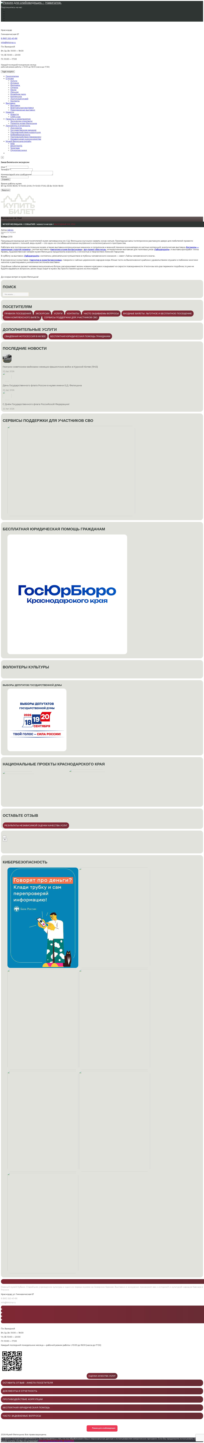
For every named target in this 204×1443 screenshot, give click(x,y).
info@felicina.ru (8, 42)
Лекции (14, 92)
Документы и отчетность (18, 126)
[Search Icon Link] (7, 153)
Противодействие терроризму (25, 137)
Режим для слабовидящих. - (24, 2)
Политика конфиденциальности (57, 1441)
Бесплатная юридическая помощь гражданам (80, 336)
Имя (3, 167)
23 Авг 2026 (8, 371)
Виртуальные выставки (22, 108)
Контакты (15, 101)
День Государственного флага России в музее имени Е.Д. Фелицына (42, 385)
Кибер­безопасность (20, 135)
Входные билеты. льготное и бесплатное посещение (157, 313)
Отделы (14, 87)
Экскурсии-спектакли (21, 121)
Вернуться (5, 190)
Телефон (6, 169)
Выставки (10, 103)
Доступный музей (19, 99)
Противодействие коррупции (25, 132)
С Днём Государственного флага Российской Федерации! (36, 404)
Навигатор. (53, 2)
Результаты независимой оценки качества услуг (35, 825)
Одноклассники (18, 150)
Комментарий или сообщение (16, 174)
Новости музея (8, 232)
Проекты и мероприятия (18, 119)
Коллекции (16, 96)
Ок (39, 1441)
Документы (16, 128)
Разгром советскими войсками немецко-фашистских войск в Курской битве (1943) (50, 366)
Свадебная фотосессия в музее (25, 336)
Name (4, 177)
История (14, 83)
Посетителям (12, 76)
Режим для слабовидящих (103, 1428)
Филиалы (15, 85)
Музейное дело (18, 94)
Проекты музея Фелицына (23, 123)
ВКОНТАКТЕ (16, 146)
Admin (10, 230)
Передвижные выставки (22, 110)
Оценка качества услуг (102, 1376)
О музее (10, 78)
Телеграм (15, 148)
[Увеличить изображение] (4, 837)
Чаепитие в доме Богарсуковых (66, 249)
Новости (10, 112)
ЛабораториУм (162, 249)
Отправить (5, 179)
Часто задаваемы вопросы (101, 313)
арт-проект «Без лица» (95, 249)
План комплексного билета (22, 317)
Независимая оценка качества (25, 139)
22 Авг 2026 (8, 390)
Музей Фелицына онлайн (18, 141)
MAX (12, 144)
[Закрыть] (5, 839)
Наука (13, 90)
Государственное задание (23, 130)
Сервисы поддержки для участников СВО (70, 317)
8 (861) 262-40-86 (9, 38)
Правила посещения (17, 313)
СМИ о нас (15, 117)
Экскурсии (42, 313)
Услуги (13, 81)
